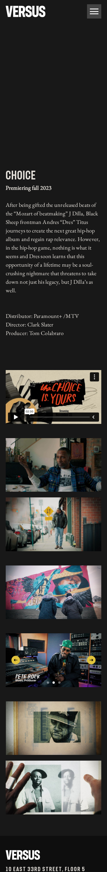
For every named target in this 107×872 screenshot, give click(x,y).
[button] (15, 660)
